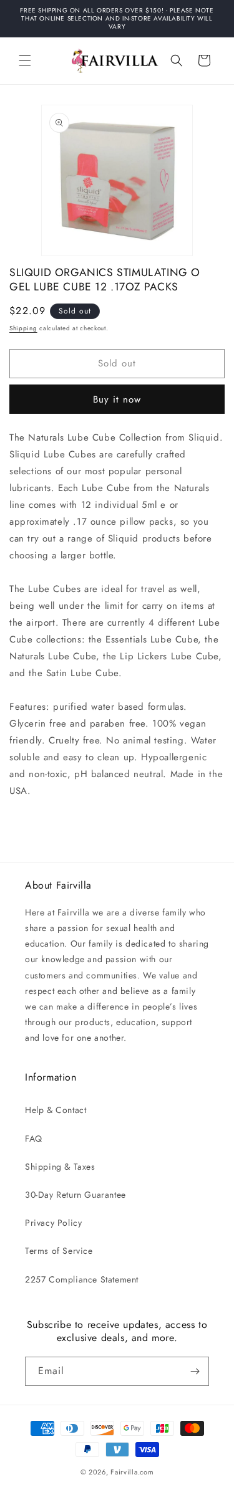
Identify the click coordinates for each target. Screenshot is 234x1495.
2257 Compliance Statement (82, 1279)
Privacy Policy (53, 1222)
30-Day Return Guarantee (75, 1194)
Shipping (23, 328)
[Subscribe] (194, 1371)
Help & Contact (55, 1110)
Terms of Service (59, 1250)
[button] (25, 60)
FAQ (33, 1138)
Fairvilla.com (132, 1472)
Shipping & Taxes (60, 1166)
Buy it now (117, 399)
